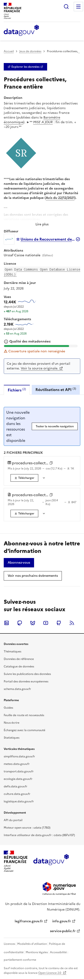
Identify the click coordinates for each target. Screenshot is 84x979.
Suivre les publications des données (27, 674)
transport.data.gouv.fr (19, 771)
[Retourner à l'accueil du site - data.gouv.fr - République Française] (51, 861)
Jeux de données (30, 51)
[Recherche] (66, 6)
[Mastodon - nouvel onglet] (19, 623)
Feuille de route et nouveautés (24, 715)
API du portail (13, 820)
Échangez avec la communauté (24, 730)
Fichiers (17, 390)
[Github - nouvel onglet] (58, 623)
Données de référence (19, 659)
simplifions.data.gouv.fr (19, 756)
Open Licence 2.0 (50, 973)
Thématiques (12, 651)
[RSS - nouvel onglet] (72, 623)
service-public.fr (63, 931)
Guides (8, 708)
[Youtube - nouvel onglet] (45, 623)
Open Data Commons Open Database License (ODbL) (42, 271)
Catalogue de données (19, 666)
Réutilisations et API (55, 389)
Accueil (9, 51)
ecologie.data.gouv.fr (18, 779)
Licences (9, 944)
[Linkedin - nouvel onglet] (6, 623)
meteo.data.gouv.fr (17, 764)
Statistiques (11, 738)
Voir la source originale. (39, 368)
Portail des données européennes (26, 681)
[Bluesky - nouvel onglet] (32, 623)
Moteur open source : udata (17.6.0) (27, 828)
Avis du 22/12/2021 (60, 197)
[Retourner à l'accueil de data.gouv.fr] (21, 31)
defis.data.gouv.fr (15, 786)
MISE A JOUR (43, 122)
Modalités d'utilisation (32, 944)
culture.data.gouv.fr (17, 794)
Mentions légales (37, 952)
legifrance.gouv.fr (29, 921)
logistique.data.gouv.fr (19, 801)
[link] (25, 67)
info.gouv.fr (61, 921)
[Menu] (78, 6)
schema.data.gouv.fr (17, 689)
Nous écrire (11, 723)
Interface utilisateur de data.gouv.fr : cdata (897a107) (39, 835)
